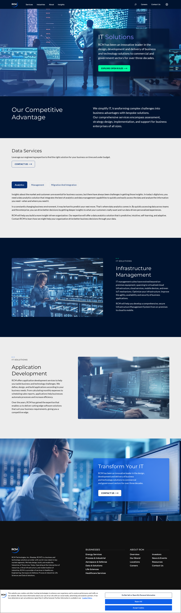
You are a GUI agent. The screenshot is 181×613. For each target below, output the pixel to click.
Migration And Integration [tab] (64, 184)
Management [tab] (37, 184)
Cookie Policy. (87, 598)
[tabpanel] (90, 206)
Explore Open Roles (112, 68)
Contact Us (155, 4)
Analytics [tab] (19, 184)
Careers (144, 4)
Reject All (138, 602)
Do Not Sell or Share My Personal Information (138, 595)
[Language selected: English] (166, 4)
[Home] (15, 4)
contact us (21, 164)
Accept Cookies (138, 608)
